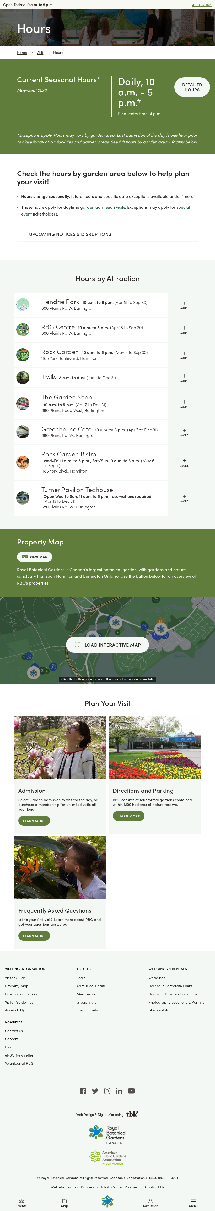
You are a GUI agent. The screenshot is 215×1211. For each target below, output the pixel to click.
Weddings (156, 977)
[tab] (107, 305)
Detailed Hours (192, 87)
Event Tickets (87, 1010)
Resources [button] (13, 1021)
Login (81, 977)
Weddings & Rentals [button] (167, 969)
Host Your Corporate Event (170, 985)
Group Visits (86, 1002)
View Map (38, 557)
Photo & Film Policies (119, 1186)
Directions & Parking (22, 994)
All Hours (202, 4)
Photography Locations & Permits (176, 1002)
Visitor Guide (15, 977)
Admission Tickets (91, 985)
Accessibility (15, 1010)
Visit (40, 52)
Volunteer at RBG (19, 1063)
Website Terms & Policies (72, 1186)
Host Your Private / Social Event (174, 994)
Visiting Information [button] (25, 969)
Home (22, 52)
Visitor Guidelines (19, 1002)
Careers (11, 1038)
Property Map (17, 985)
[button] (184, 305)
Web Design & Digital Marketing (99, 1114)
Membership (87, 994)
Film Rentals (158, 1010)
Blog (9, 1046)
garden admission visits (102, 207)
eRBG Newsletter (19, 1055)
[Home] (107, 1201)
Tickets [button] (84, 969)
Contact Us (14, 1030)
